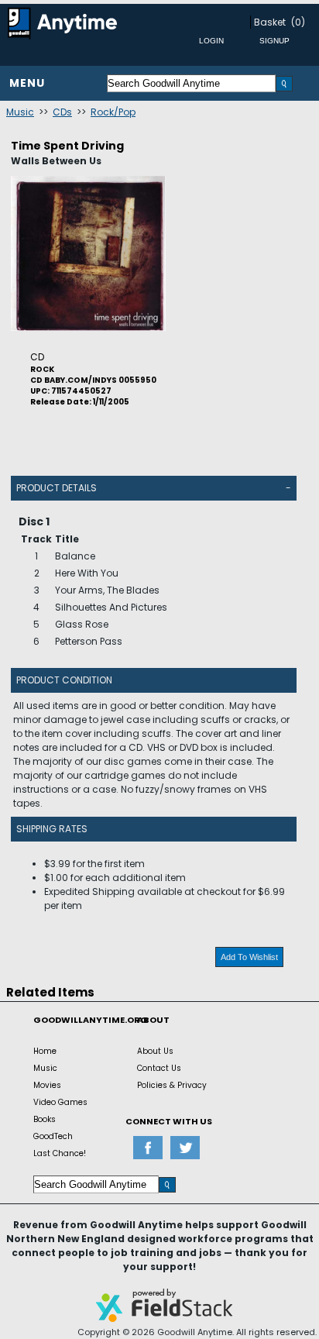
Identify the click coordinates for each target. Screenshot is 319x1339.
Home (45, 1051)
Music (20, 112)
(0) (298, 22)
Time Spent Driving (67, 145)
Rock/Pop (113, 112)
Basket (270, 22)
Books (44, 1119)
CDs (62, 112)
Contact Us (159, 1068)
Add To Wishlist (249, 957)
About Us (155, 1051)
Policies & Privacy (172, 1085)
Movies (47, 1085)
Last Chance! (59, 1153)
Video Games (60, 1102)
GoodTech (53, 1136)
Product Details (56, 487)
